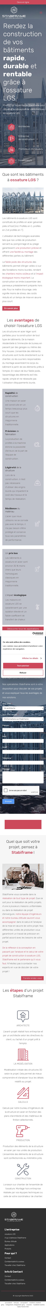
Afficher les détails (30, 658)
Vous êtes (7, 704)
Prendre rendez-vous (32, 978)
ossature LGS (10, 1234)
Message (6, 769)
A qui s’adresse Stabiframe (15, 1238)
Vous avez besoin (10, 715)
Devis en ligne (23, 2)
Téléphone (7, 758)
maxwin (29, 1305)
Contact (8, 1258)
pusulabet (8, 1303)
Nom (5, 736)
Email (5, 747)
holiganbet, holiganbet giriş (15, 1305)
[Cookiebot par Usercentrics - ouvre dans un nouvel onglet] (32, 633)
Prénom (6, 725)
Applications (9, 1245)
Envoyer (8, 801)
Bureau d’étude (11, 1242)
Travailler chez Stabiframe (15, 1284)
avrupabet (24, 1303)
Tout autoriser (23, 666)
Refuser (23, 673)
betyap (16, 1303)
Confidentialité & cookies (14, 1262)
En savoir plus (11, 308)
